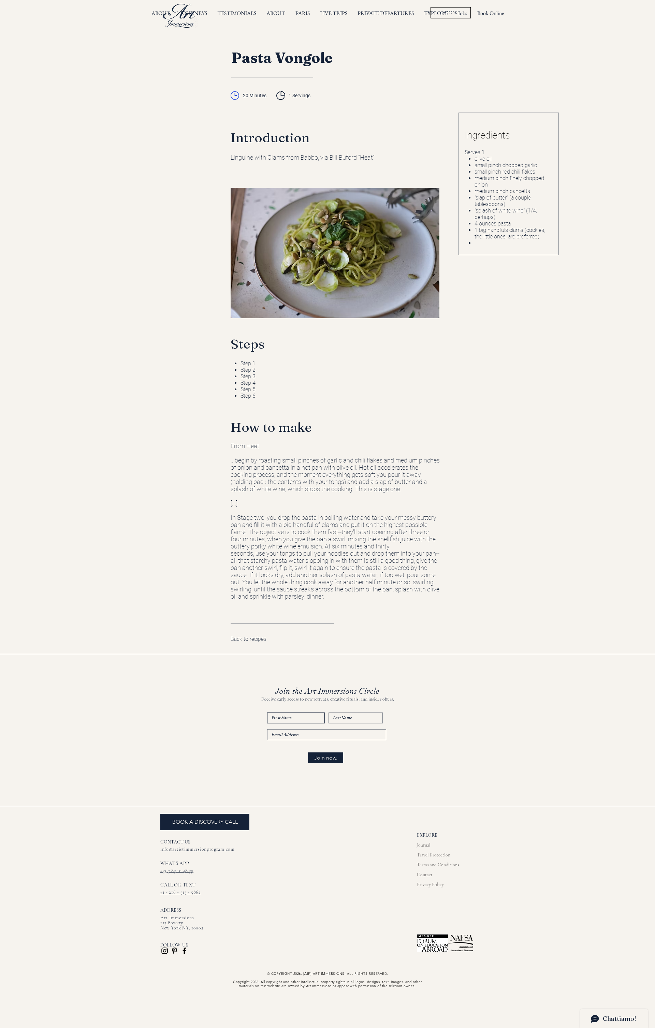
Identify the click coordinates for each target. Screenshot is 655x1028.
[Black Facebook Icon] (184, 950)
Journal (424, 845)
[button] (333, 13)
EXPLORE (427, 835)
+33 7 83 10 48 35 (176, 870)
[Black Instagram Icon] (164, 950)
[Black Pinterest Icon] (174, 950)
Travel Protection (433, 855)
